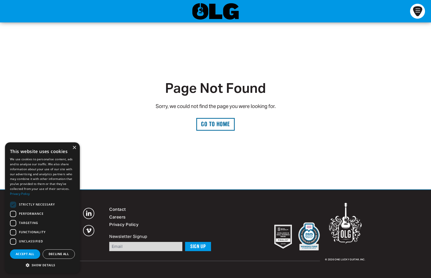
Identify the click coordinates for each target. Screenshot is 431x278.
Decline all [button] (59, 254)
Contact (117, 209)
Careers (117, 217)
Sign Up (198, 246)
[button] (42, 265)
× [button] (74, 148)
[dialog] (42, 207)
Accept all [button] (25, 254)
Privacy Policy (123, 225)
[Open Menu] (417, 11)
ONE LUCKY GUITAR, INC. (349, 259)
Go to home (215, 124)
